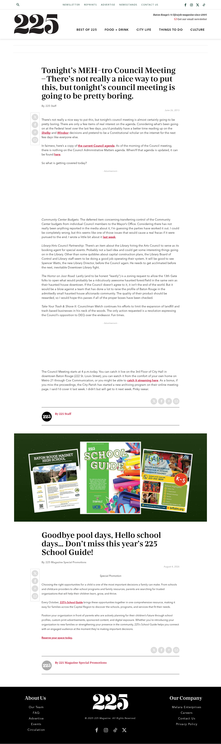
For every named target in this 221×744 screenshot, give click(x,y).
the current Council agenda (96, 146)
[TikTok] (115, 730)
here (57, 154)
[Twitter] (198, 5)
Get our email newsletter (192, 19)
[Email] (35, 140)
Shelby (46, 133)
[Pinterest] (35, 132)
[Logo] (38, 24)
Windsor (63, 133)
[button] (33, 5)
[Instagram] (191, 5)
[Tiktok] (204, 5)
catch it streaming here (142, 380)
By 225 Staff (63, 414)
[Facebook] (185, 5)
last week (109, 237)
